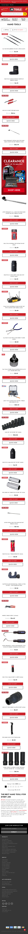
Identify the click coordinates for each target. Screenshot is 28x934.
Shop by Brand (23, 19)
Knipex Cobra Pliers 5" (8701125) (10, 615)
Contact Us (4, 875)
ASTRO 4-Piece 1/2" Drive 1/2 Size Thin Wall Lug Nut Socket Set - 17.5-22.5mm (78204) (14, 768)
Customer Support (5, 4)
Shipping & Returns (6, 862)
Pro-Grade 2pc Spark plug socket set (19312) (13, 492)
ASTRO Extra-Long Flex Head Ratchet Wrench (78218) (14, 523)
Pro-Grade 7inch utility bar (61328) (11, 737)
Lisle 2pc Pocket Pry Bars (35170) (10, 110)
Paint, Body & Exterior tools (8, 846)
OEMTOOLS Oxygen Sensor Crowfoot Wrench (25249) (14, 80)
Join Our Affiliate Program (8, 872)
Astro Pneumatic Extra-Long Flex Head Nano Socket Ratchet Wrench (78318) (14, 141)
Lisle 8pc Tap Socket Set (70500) (13, 432)
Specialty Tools (5, 853)
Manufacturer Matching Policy (9, 889)
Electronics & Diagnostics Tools (9, 843)
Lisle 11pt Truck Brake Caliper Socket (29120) (13, 707)
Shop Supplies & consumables (8, 852)
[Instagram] (12, 904)
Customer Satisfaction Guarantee (9, 891)
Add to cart (13, 55)
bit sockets (14, 811)
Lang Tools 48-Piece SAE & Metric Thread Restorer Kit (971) (14, 401)
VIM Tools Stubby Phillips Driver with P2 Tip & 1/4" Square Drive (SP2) (14, 370)
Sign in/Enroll (5, 8)
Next (21, 786)
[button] (18, 30)
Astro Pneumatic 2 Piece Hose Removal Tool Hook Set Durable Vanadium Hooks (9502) (14, 646)
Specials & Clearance (14, 19)
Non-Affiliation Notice (7, 892)
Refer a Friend (5, 871)
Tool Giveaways (5, 868)
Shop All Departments (6, 19)
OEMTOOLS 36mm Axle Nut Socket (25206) (12, 462)
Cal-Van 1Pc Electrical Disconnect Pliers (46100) (14, 339)
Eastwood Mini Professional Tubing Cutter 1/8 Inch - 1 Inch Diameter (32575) (14, 585)
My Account (5, 861)
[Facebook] (3, 904)
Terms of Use (5, 895)
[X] (6, 903)
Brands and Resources (7, 884)
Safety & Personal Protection (9, 849)
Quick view (14, 59)
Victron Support (6, 865)
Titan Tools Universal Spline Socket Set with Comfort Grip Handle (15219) (14, 307)
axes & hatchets (23, 810)
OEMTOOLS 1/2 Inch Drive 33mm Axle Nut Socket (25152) (14, 276)
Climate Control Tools (7, 842)
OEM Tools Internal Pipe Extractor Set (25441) (14, 244)
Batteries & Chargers (6, 840)
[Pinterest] (9, 904)
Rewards (11, 4)
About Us (4, 874)
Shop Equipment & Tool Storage (9, 850)
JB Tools (3, 799)
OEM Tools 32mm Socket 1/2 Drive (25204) (12, 677)
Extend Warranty (6, 864)
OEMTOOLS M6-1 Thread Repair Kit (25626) (12, 554)
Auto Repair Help (6, 883)
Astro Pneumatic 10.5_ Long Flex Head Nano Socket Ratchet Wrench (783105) (14, 213)
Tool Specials (5, 839)
